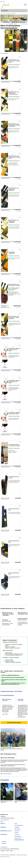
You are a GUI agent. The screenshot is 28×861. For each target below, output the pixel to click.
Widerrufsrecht (18, 838)
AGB (16, 823)
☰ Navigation (5, 10)
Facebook (3, 843)
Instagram (3, 841)
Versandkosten (6, 499)
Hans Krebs (21, 699)
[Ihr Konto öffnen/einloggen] (23, 1)
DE (4, 1)
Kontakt (16, 832)
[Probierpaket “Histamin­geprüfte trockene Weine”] (4, 356)
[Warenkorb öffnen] (25, 1)
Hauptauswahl (8, 13)
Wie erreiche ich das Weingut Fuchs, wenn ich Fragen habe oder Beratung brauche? (13, 683)
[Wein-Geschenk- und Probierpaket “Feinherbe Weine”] (4, 100)
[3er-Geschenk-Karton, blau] (4, 581)
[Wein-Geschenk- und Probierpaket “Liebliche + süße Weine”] (4, 132)
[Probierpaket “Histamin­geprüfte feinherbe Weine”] (4, 388)
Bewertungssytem (19, 825)
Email (2, 821)
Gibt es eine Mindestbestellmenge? (10, 675)
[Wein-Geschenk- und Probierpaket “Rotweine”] (4, 196)
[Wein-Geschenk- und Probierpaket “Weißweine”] (4, 228)
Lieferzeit (17, 834)
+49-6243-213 (5, 819)
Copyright (17, 827)
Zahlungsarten (4, 847)
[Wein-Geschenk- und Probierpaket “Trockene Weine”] (4, 68)
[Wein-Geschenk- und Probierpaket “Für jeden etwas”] (4, 164)
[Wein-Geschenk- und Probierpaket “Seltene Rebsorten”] (4, 324)
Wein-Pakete (13, 13)
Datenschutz (17, 829)
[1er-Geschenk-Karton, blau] (4, 517)
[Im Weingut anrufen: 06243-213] (21, 1)
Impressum (17, 830)
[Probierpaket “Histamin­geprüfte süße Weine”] (4, 421)
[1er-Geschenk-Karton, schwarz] (4, 485)
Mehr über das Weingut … (7, 773)
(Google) (6, 830)
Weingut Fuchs (3, 13)
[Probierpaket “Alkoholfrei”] (4, 260)
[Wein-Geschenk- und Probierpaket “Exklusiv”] (4, 292)
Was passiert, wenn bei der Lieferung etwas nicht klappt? (13, 680)
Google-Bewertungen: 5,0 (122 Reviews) (17, 23)
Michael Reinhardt (6, 699)
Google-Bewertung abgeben (14, 722)
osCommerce (7, 856)
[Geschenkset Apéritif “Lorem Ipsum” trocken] (4, 453)
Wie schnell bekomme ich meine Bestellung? (13, 677)
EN (1, 1)
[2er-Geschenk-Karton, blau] (4, 549)
